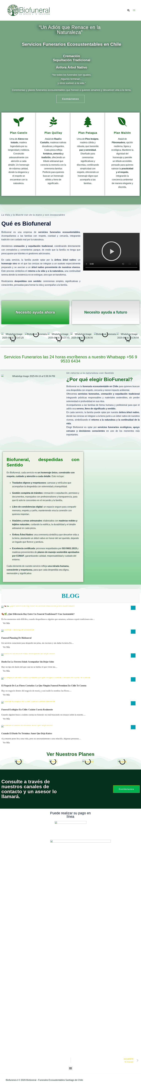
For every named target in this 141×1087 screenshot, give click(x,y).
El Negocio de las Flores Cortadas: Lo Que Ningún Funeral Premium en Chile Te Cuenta (43, 685)
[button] (111, 252)
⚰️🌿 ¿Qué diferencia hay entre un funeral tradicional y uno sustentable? (37, 614)
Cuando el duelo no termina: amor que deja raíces (26, 733)
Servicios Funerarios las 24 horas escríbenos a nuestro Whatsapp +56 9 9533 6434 (70, 359)
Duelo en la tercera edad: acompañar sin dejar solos (27, 662)
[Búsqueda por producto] (128, 10)
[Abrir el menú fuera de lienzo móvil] (134, 10)
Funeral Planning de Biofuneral (16, 638)
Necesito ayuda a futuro (105, 312)
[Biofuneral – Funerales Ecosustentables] (28, 10)
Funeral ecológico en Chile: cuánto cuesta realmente (27, 709)
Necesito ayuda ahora (35, 312)
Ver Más (6, 623)
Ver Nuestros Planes (70, 754)
